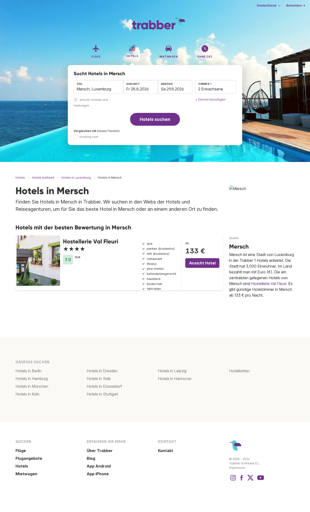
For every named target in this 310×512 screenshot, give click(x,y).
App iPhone (98, 473)
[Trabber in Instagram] (233, 480)
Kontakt (165, 450)
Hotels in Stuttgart (102, 394)
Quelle (234, 238)
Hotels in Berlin (28, 370)
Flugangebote (29, 458)
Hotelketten (239, 370)
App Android (99, 466)
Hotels (22, 466)
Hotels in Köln (27, 394)
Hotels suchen (155, 119)
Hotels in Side (99, 378)
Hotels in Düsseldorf (104, 386)
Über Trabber (100, 450)
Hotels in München (32, 386)
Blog (91, 458)
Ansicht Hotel (202, 263)
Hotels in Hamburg (32, 378)
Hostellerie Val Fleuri (90, 241)
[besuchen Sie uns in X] (250, 480)
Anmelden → (295, 5)
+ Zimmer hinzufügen (210, 99)
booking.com (88, 137)
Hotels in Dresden (102, 370)
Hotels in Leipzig (172, 370)
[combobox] (98, 87)
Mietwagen (26, 473)
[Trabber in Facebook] (242, 480)
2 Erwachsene (210, 89)
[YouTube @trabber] (259, 480)
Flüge (21, 450)
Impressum (237, 467)
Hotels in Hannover (175, 378)
